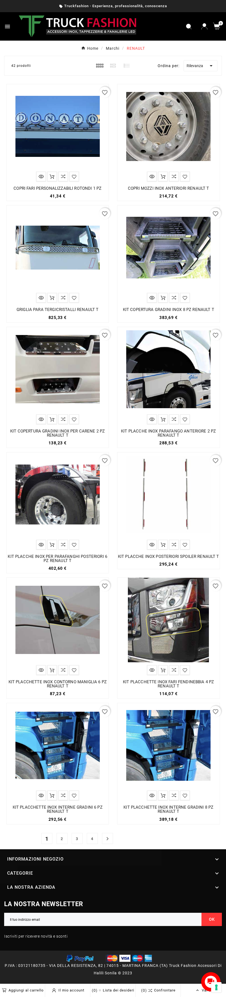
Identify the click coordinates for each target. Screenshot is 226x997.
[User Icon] (204, 26)
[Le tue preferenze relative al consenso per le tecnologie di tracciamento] (216, 987)
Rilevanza (200, 65)
